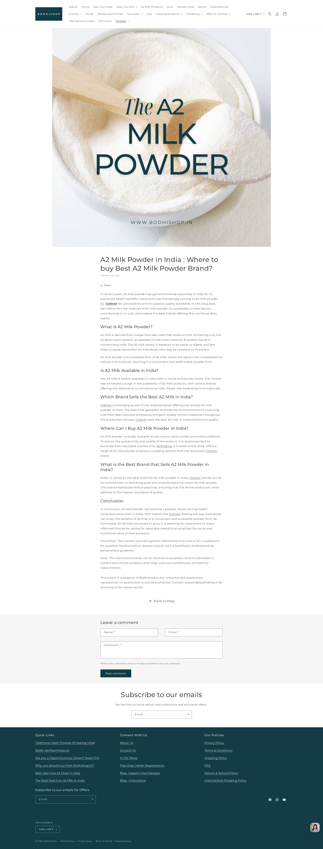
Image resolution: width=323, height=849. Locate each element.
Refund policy (68, 841)
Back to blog (164, 601)
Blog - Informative (133, 780)
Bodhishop (164, 446)
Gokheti (111, 303)
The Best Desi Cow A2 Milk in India (60, 780)
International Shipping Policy (225, 780)
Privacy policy (85, 841)
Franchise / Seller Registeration (142, 765)
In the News (128, 758)
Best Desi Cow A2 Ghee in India (57, 773)
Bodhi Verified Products (52, 750)
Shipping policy (124, 841)
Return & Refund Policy (221, 773)
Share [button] (107, 285)
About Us (126, 742)
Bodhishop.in (50, 841)
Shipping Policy (215, 758)
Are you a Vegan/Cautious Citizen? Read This (67, 758)
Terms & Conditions (218, 750)
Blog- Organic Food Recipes (140, 773)
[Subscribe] (188, 715)
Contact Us (128, 750)
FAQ (207, 765)
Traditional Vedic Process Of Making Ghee (65, 742)
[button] (126, 6)
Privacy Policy (214, 742)
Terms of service (104, 841)
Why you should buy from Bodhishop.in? (64, 765)
